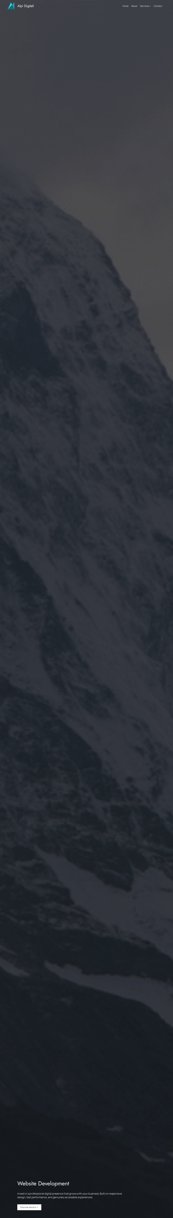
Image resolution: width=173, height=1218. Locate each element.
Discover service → (29, 1207)
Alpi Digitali (25, 5)
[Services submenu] (150, 6)
